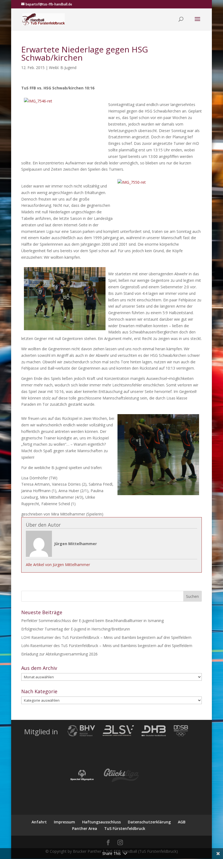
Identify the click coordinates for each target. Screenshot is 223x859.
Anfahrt (39, 821)
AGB (181, 821)
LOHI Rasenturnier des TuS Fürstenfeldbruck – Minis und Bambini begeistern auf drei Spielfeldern (106, 637)
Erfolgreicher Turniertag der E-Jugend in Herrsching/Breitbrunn (75, 629)
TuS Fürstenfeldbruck (124, 828)
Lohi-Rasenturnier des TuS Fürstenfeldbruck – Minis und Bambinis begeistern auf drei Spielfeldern (106, 645)
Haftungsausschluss (101, 821)
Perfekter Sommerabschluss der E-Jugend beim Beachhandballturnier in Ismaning (92, 620)
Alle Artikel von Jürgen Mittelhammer (58, 564)
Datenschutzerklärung (149, 821)
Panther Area (84, 828)
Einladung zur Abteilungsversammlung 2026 (59, 654)
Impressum (64, 821)
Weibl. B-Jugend (62, 67)
